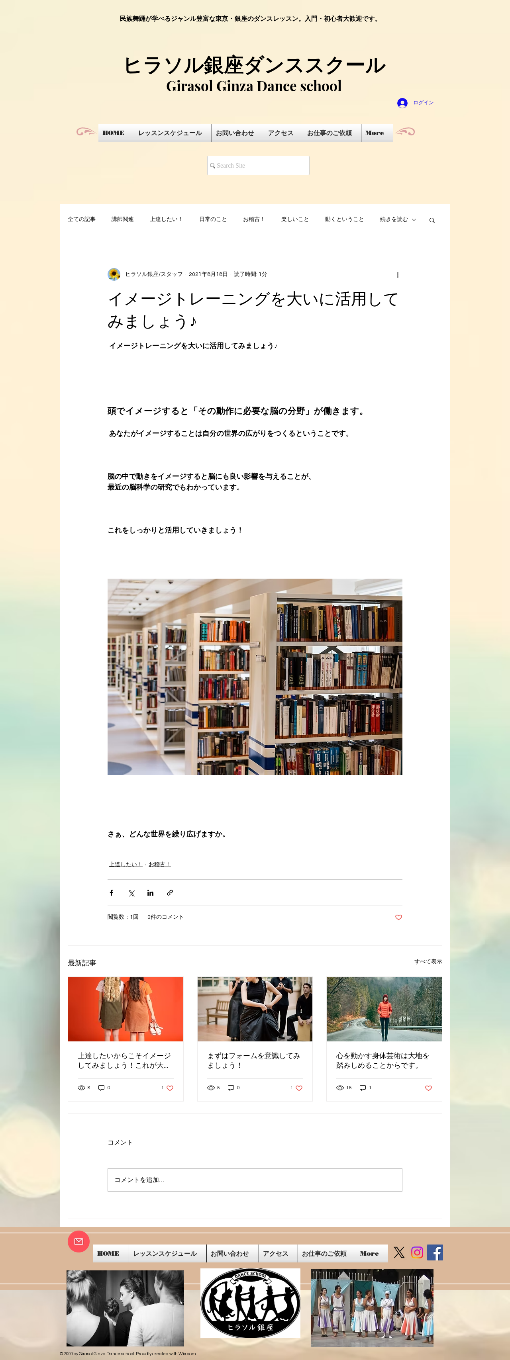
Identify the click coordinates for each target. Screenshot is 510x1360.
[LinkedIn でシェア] (150, 892)
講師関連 (123, 219)
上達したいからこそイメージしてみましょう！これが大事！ (124, 1060)
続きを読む (394, 219)
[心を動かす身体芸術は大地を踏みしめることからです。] (384, 1009)
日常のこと (213, 219)
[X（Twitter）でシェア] (131, 892)
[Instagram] (417, 1252)
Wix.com (187, 1354)
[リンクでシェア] (170, 892)
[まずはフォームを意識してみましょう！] (255, 1009)
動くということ (344, 219)
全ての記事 (82, 219)
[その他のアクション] (397, 274)
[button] (432, 220)
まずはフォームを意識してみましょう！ (253, 1060)
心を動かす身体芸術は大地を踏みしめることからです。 (383, 1060)
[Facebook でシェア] (111, 892)
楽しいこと (295, 219)
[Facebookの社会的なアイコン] (435, 1252)
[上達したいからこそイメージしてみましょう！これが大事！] (125, 1009)
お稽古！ (254, 219)
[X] (399, 1252)
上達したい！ (166, 219)
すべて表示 (428, 962)
